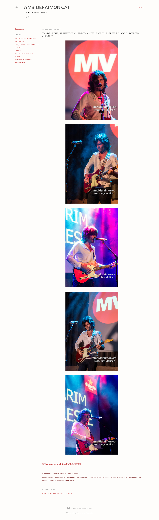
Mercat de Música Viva (24, 53)
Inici (27, 17)
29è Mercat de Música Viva (25, 38)
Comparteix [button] (19, 29)
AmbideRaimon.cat (47, 7)
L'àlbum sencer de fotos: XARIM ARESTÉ (61, 464)
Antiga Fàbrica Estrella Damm (27, 44)
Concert (18, 50)
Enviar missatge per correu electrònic (66, 474)
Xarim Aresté (20, 62)
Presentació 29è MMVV (24, 59)
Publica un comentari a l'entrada (57, 493)
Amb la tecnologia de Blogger (81, 508)
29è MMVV (19, 41)
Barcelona (19, 47)
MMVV (17, 56)
